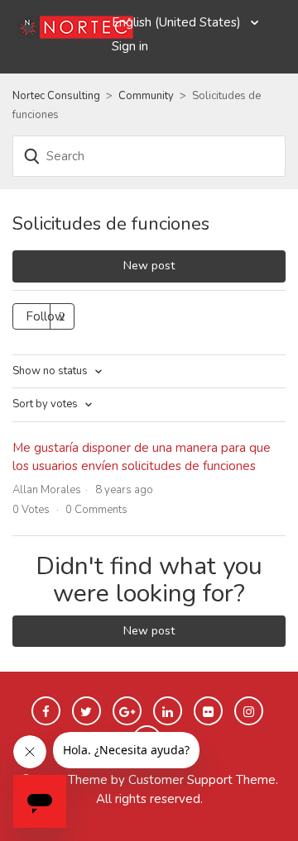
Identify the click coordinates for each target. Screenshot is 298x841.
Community (146, 95)
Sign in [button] (130, 46)
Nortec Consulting (56, 95)
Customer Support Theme (202, 780)
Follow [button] (45, 316)
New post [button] (149, 265)
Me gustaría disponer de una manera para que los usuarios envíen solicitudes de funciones (141, 457)
